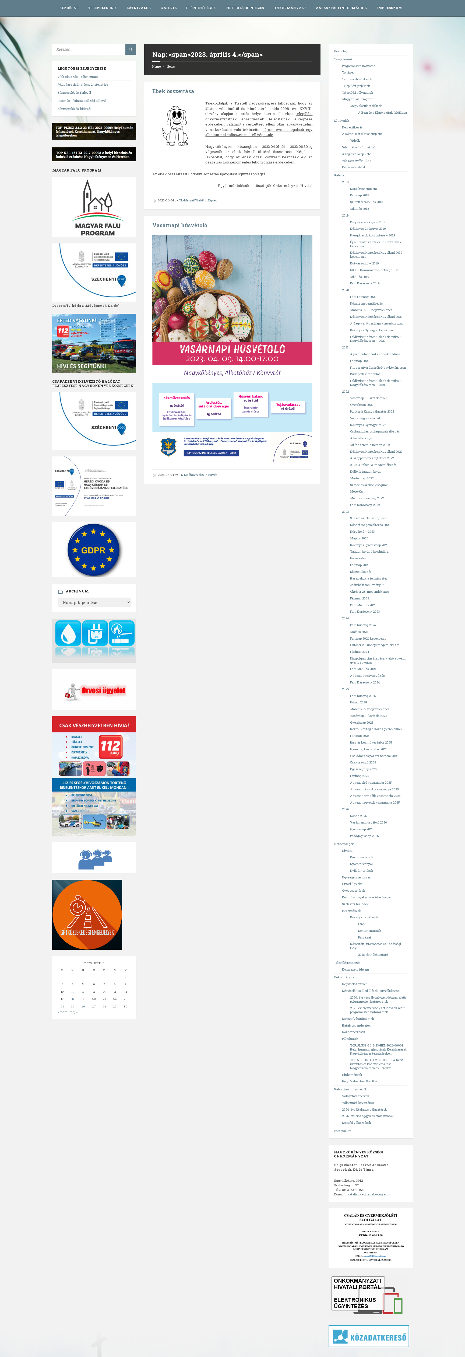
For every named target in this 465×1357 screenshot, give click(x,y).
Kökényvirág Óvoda (364, 917)
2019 (345, 215)
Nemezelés (358, 558)
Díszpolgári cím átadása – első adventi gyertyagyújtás (378, 660)
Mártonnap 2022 (362, 478)
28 (104, 1006)
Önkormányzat (289, 8)
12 (83, 991)
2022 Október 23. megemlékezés (373, 465)
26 (83, 1006)
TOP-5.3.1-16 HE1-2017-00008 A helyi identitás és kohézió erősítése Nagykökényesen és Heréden (376, 1064)
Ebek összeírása (173, 91)
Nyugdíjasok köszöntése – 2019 (372, 235)
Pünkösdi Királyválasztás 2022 (372, 411)
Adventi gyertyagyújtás (367, 676)
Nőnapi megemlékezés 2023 (370, 525)
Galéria (169, 8)
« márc (62, 1012)
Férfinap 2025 (359, 776)
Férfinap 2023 (359, 598)
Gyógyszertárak (353, 890)
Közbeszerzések (353, 1032)
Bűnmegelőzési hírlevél (74, 109)
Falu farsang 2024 (363, 625)
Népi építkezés (352, 127)
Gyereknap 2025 (362, 722)
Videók (355, 140)
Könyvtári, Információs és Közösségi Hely (375, 946)
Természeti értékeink (357, 79)
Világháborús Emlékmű (359, 147)
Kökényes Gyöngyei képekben (371, 330)
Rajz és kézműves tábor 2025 (371, 742)
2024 (345, 618)
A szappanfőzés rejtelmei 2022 (372, 458)
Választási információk (341, 8)
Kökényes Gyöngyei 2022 (368, 425)
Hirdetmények (352, 1075)
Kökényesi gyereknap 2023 (369, 545)
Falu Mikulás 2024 (363, 669)
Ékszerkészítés (360, 572)
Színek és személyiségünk (369, 485)
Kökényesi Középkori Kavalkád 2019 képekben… (376, 254)
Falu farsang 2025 (363, 696)
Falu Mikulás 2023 (363, 605)
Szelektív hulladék (355, 904)
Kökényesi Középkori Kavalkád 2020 (376, 317)
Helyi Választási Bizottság (360, 1081)
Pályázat (364, 937)
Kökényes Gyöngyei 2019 (368, 228)
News (171, 66)
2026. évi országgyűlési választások (368, 1116)
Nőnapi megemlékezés (366, 303)
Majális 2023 (359, 538)
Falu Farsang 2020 (363, 297)
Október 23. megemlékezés (369, 591)
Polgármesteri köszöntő (358, 66)
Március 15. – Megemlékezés (371, 310)
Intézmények (351, 911)
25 (72, 1006)
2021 (345, 347)
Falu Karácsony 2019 (365, 283)
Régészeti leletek (354, 167)
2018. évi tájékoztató (373, 955)
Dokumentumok (361, 857)
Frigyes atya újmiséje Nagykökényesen (378, 367)
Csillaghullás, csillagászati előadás (375, 431)
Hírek (362, 924)
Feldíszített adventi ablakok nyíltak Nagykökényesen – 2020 (375, 339)
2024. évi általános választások (364, 1109)
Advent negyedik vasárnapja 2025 (375, 802)
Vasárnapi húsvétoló (179, 225)
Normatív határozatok (358, 1019)
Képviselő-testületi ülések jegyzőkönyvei (371, 991)
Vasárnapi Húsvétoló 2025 (368, 716)
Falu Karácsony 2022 (365, 505)
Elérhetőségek (201, 8)
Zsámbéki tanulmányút (367, 585)
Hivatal (347, 851)
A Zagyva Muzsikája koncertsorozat (376, 323)
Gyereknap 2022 (361, 405)
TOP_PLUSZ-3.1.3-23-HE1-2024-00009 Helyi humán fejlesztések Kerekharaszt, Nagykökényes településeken (378, 1049)
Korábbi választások (356, 1123)
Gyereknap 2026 (361, 829)
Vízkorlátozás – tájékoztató (78, 77)
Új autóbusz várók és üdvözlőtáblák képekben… (375, 244)
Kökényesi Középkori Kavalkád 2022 (376, 451)
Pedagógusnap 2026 (364, 836)
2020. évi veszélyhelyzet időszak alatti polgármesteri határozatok (378, 999)
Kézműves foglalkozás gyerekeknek (376, 729)
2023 (345, 512)
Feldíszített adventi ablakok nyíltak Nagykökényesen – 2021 (375, 383)
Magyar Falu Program (358, 99)
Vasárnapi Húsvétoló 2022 (368, 398)
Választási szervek (355, 1096)
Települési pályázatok (357, 92)
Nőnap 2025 (358, 702)
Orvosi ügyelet (352, 884)
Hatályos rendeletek (356, 1025)
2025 (345, 689)
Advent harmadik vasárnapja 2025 (375, 796)
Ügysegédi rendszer (356, 877)
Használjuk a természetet (368, 578)
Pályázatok (350, 1039)
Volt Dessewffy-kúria (356, 161)
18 (72, 999)
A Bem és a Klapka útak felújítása (382, 112)
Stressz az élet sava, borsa (368, 518)
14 (104, 991)
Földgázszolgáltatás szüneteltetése (83, 84)
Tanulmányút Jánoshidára (369, 551)
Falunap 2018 (359, 195)
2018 (345, 182)
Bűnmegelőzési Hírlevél (74, 92)
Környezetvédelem (355, 969)
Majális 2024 (359, 632)
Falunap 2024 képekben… (368, 638)
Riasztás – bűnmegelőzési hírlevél (82, 101)
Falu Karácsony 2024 (365, 682)
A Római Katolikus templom (362, 134)
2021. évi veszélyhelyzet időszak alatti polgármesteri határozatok (378, 1010)
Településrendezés (245, 8)
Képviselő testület (354, 984)
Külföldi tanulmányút (365, 471)
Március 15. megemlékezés (369, 709)
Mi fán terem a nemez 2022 (370, 445)
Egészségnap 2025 (363, 769)
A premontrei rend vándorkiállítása (375, 354)
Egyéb (212, 200)
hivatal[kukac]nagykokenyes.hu (368, 1194)
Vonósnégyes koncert (365, 418)
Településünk (102, 8)
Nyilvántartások (361, 870)
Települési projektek (356, 86)
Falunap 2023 (359, 565)
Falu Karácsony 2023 (365, 611)
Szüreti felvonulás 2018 (366, 202)
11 (72, 991)
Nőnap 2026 (358, 816)
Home (156, 66)
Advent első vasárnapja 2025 (371, 782)
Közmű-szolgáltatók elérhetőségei (366, 897)
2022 (345, 391)
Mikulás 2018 (359, 209)
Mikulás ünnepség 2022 (367, 498)
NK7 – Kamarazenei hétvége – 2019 (376, 270)
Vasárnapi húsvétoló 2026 (368, 822)
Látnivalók (138, 8)
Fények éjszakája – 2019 (368, 222)
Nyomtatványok (362, 864)
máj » (74, 1012)
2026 (345, 809)
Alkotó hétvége (361, 438)
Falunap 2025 (359, 736)
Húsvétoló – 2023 (362, 531)
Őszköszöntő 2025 (363, 762)
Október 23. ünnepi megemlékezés (374, 645)
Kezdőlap (69, 8)
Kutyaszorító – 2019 (364, 263)
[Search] (130, 49)
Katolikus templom (363, 189)
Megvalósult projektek (366, 106)
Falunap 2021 (359, 361)
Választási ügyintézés (358, 1103)
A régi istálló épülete (356, 154)
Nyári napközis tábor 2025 (369, 749)
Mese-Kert (357, 491)
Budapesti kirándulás (365, 374)
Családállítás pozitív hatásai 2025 (374, 756)
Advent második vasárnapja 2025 (374, 789)
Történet (348, 72)
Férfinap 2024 (359, 652)
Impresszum (389, 8)
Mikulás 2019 (359, 277)
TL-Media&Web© (191, 200)
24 (62, 1006)
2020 (345, 290)
